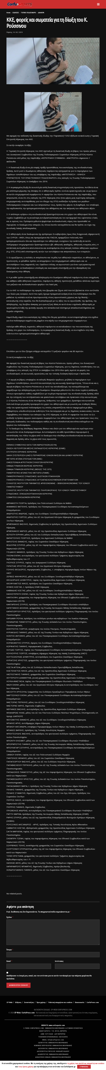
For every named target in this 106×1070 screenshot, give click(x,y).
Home (8, 13)
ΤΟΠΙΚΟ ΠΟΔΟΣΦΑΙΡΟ (28, 13)
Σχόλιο (9, 917)
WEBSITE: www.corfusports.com (53, 1025)
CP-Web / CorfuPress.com (24, 1013)
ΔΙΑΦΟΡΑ (41, 13)
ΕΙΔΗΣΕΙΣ (16, 13)
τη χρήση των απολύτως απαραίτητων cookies (85, 1063)
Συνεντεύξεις (29, 1002)
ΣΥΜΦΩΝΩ (84, 1067)
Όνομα (9, 949)
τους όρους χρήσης (26, 1067)
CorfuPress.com (93, 1002)
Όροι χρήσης (41, 1002)
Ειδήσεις (18, 1002)
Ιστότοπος (59, 961)
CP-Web (9, 1002)
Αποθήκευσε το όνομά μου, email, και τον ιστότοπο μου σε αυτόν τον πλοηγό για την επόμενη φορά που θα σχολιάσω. (49, 977)
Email (9, 961)
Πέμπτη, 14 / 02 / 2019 (14, 32)
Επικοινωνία (79, 1002)
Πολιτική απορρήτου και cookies (60, 1002)
